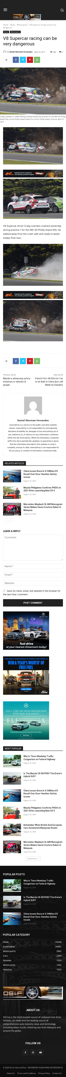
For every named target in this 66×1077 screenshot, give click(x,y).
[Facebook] (16, 60)
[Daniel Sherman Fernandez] (5, 51)
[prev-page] (5, 520)
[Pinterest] (30, 60)
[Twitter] (23, 60)
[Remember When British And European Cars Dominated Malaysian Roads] (12, 830)
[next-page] (10, 520)
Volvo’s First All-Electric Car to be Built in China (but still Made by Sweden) (49, 381)
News (12, 24)
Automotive (8, 481)
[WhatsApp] (37, 60)
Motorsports (22, 24)
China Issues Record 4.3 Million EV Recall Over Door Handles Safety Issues (40, 474)
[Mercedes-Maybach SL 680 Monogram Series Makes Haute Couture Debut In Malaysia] (12, 509)
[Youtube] (41, 1052)
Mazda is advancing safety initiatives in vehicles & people (16, 381)
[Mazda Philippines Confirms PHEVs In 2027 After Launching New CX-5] (12, 492)
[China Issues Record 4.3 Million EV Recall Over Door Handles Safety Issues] (12, 476)
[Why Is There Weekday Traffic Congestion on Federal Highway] (12, 761)
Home (5, 24)
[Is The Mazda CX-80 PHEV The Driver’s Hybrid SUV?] (12, 778)
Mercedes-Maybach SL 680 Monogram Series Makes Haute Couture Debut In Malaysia (42, 507)
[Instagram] (33, 1052)
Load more (32, 858)
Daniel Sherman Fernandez (21, 52)
